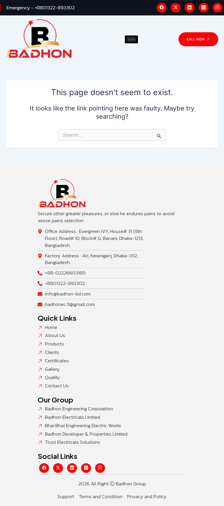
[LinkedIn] (190, 8)
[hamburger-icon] (131, 39)
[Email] (218, 8)
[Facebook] (162, 8)
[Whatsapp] (204, 8)
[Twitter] (176, 8)
